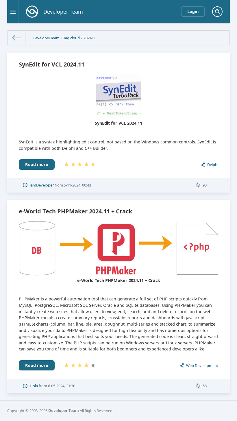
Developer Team (63, 410)
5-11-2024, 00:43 (77, 185)
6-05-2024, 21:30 (61, 385)
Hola (34, 385)
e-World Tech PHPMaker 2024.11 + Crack (75, 211)
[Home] (16, 38)
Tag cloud (71, 37)
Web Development (202, 365)
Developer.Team (46, 37)
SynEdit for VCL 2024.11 (51, 64)
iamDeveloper (42, 185)
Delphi (212, 164)
